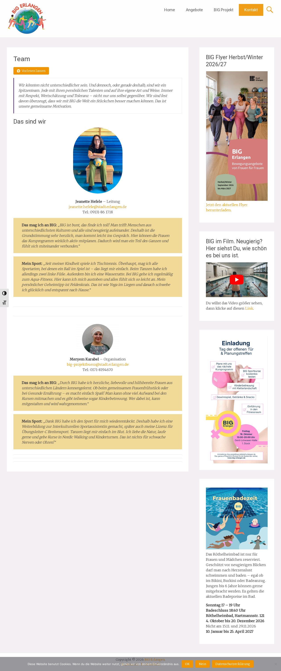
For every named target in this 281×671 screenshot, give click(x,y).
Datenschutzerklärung (232, 664)
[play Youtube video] (237, 279)
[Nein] (275, 664)
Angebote (194, 9)
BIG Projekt (223, 9)
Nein (202, 664)
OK (187, 664)
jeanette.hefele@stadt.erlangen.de (98, 207)
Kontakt (251, 9)
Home (169, 9)
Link (249, 308)
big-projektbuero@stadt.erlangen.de (98, 364)
